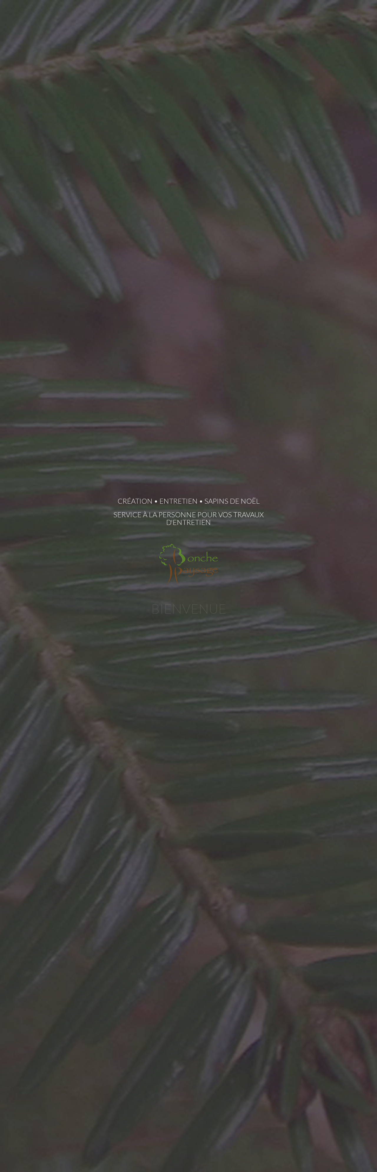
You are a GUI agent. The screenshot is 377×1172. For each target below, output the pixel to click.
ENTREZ (188, 680)
